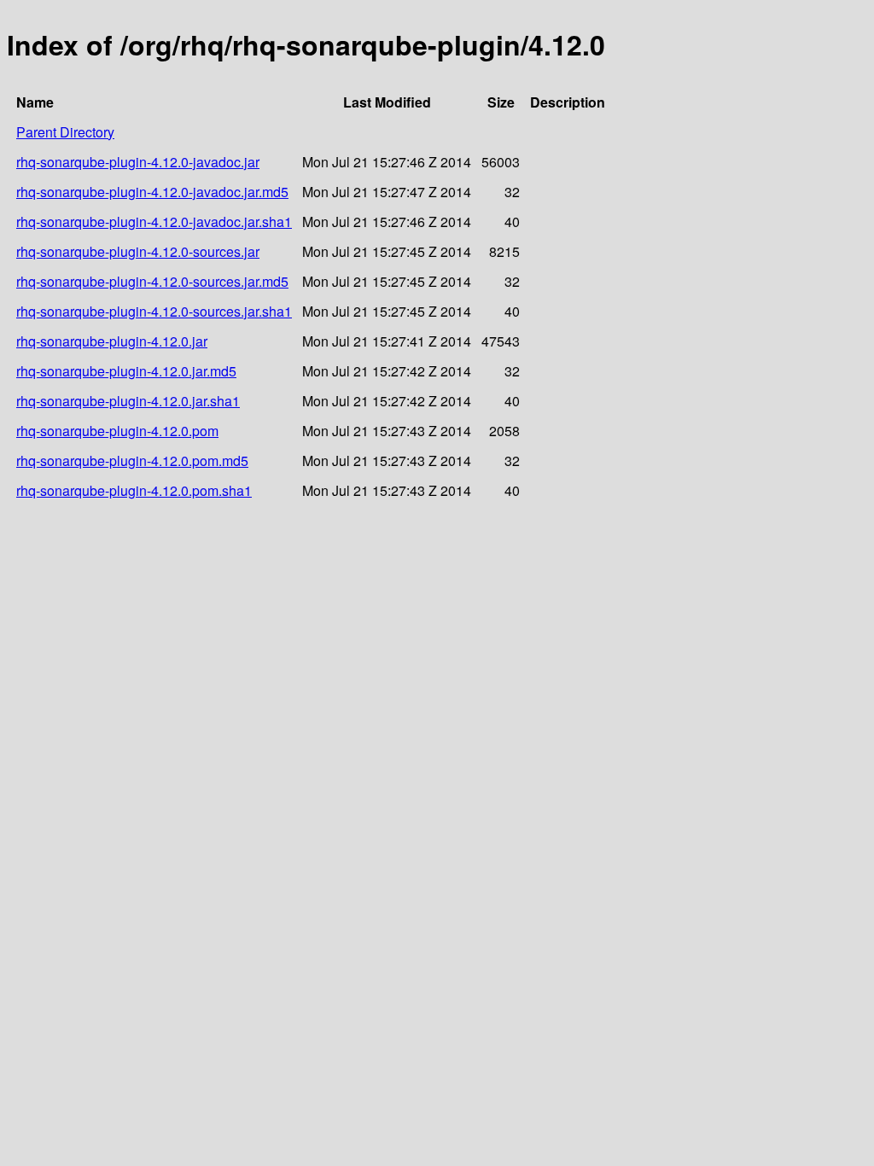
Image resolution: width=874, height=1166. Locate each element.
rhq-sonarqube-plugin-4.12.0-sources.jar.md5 (152, 281)
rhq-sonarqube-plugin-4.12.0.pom (117, 430)
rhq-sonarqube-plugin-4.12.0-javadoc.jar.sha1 (154, 221)
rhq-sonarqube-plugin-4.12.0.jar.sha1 (128, 401)
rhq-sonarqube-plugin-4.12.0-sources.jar (137, 251)
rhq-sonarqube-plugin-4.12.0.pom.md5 (132, 460)
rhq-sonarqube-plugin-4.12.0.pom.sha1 (134, 490)
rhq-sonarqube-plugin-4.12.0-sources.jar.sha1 (154, 311)
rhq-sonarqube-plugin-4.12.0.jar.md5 (126, 371)
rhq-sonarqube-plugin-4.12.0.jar (111, 341)
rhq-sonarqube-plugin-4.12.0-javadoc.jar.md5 (152, 191)
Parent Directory (65, 132)
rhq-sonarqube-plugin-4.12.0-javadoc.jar (137, 162)
